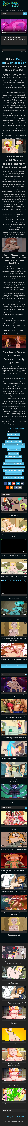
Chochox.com (18, 63)
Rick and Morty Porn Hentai (16, 428)
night (21, 378)
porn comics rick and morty (14, 441)
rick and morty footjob (14, 449)
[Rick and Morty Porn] (11, 5)
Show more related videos (14, 666)
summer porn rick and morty (14, 456)
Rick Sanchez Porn (14, 434)
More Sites (6, 1116)
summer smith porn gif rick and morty (14, 477)
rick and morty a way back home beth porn (14, 445)
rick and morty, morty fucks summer (14, 470)
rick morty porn (14, 453)
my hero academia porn (18, 1116)
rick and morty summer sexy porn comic (14, 467)
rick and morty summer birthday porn (14, 463)
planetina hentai (14, 437)
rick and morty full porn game (14, 460)
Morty (19, 59)
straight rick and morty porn (14, 473)
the (10, 74)
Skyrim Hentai (14, 1118)
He (3, 63)
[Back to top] (23, 1121)
